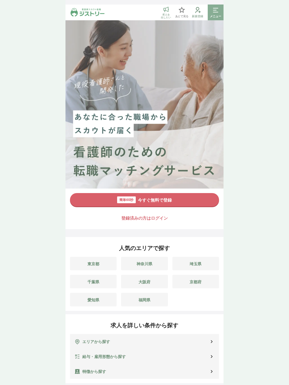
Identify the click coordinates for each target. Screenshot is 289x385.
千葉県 (93, 281)
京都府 (196, 281)
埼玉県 (196, 263)
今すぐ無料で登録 (145, 200)
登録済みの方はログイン (144, 218)
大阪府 (144, 281)
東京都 (93, 263)
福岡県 (144, 299)
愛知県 (93, 299)
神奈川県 (144, 263)
